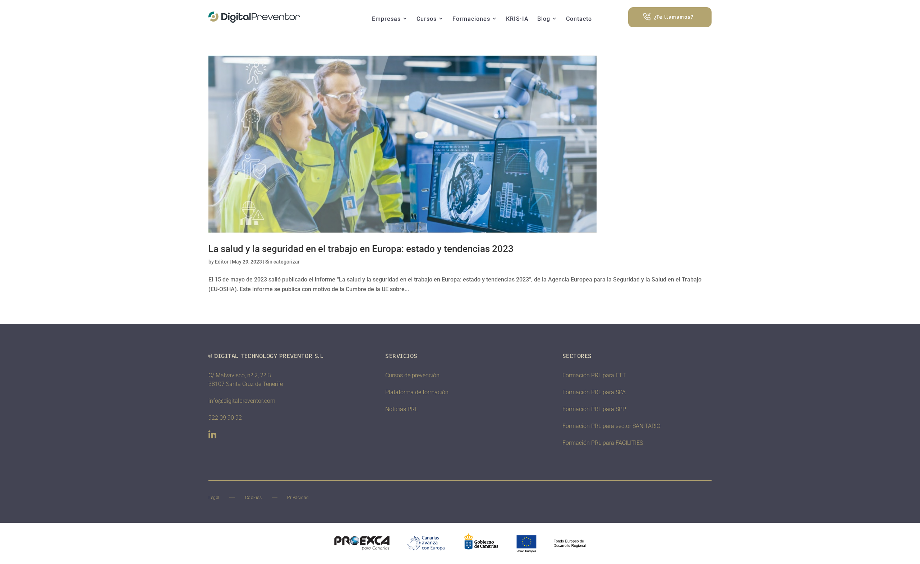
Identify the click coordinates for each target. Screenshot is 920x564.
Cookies (253, 497)
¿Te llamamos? (674, 17)
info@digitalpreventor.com (241, 400)
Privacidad (298, 497)
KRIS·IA (517, 18)
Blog (543, 18)
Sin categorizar (282, 262)
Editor (222, 262)
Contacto (579, 18)
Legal (214, 497)
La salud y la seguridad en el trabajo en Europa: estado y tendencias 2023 (361, 248)
